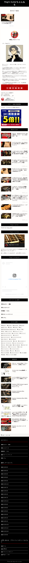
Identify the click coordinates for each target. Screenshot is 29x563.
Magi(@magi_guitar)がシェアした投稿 (14, 294)
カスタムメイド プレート (18, 331)
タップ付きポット (5, 339)
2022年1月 (5, 521)
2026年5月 (5, 467)
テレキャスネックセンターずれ (7, 341)
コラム (4, 317)
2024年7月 (5, 487)
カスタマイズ (6, 307)
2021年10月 (6, 531)
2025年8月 (5, 477)
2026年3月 (5, 470)
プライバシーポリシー (8, 551)
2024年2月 (5, 494)
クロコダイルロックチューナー (7, 335)
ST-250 (19, 329)
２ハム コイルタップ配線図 (11, 354)
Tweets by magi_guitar (6, 227)
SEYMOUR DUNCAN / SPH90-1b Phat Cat (9, 329)
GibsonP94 (22, 325)
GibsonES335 (16, 325)
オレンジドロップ (9, 331)
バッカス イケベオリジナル (6, 343)
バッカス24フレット (22, 341)
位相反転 (3, 354)
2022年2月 (5, 517)
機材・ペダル (6, 310)
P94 (20, 327)
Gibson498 (9, 325)
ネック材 (15, 341)
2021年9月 (5, 534)
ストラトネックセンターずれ (16, 337)
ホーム (4, 546)
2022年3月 (5, 514)
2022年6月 (5, 511)
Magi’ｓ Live (6, 554)
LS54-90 (10, 327)
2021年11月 (5, 528)
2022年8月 (5, 507)
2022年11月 (5, 500)
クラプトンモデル (15, 333)
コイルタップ (16, 335)
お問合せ (5, 548)
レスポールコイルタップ (15, 352)
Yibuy (3, 331)
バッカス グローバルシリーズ (18, 343)
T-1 (23, 329)
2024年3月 (5, 490)
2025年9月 (5, 473)
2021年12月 (6, 524)
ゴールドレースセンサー (6, 337)
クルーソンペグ (23, 333)
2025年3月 (5, 480)
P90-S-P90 (15, 327)
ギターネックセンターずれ (6, 333)
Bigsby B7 (4, 325)
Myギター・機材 (7, 304)
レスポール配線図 (23, 352)
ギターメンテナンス (8, 314)
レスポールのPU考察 (5, 352)
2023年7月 (5, 497)
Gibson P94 (4, 327)
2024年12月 (6, 484)
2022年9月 (5, 504)
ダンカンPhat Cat (13, 339)
